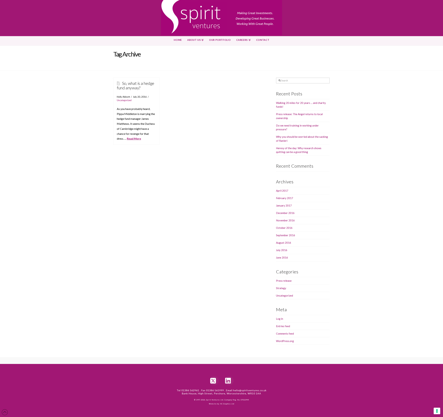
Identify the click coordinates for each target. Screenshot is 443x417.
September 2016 (285, 235)
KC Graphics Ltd (227, 404)
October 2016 (284, 227)
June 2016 (282, 257)
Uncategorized (124, 100)
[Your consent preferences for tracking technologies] (437, 411)
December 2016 (285, 212)
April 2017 (282, 190)
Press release (284, 280)
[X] (214, 380)
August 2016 (283, 242)
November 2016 (285, 220)
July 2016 (281, 250)
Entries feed (283, 326)
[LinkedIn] (229, 380)
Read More (134, 138)
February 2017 (284, 198)
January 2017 (284, 205)
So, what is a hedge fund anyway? (135, 85)
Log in (279, 318)
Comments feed (285, 333)
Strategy (281, 288)
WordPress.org (285, 341)
